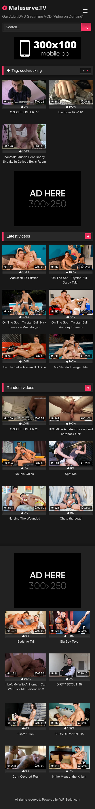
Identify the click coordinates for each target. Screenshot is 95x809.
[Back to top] (81, 796)
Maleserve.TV (26, 8)
